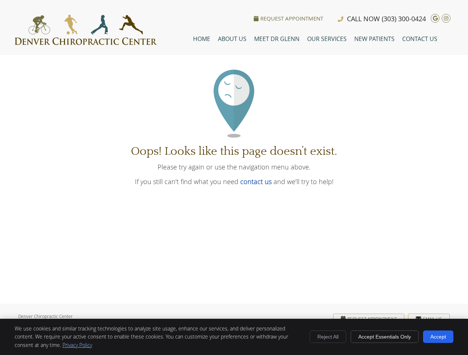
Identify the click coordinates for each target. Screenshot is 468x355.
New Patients (374, 39)
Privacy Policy (77, 344)
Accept (438, 337)
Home (201, 39)
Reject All (328, 337)
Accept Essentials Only (384, 337)
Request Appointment (291, 18)
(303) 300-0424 (404, 18)
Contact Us (419, 39)
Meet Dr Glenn (276, 39)
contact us (256, 181)
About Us (232, 39)
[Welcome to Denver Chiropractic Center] (86, 42)
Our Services (327, 39)
